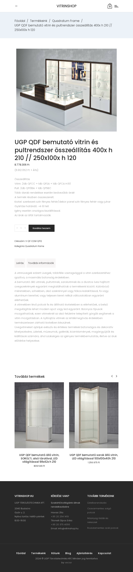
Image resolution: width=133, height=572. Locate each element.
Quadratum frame (65, 21)
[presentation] (112, 376)
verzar (68, 562)
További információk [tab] (41, 263)
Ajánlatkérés (84, 553)
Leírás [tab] (20, 263)
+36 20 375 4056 (60, 524)
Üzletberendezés (97, 502)
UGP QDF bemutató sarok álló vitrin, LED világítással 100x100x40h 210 (94, 456)
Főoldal (20, 21)
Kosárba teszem (41, 228)
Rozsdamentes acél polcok (102, 528)
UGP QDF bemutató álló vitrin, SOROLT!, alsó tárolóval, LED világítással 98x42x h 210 (39, 458)
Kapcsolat (104, 553)
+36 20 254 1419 (60, 516)
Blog (68, 553)
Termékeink (38, 21)
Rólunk (55, 553)
